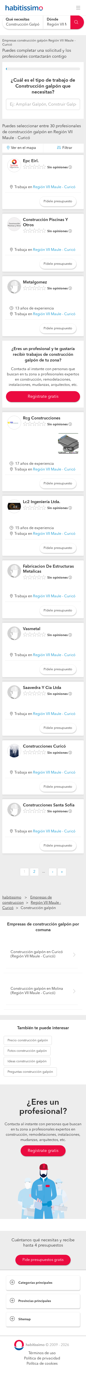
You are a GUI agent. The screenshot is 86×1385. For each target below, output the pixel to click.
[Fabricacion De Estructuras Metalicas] (14, 571)
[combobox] (22, 22)
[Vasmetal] (14, 633)
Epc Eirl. (31, 161)
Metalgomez (35, 282)
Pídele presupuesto (58, 201)
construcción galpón (28, 1040)
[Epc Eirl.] (14, 165)
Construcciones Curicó (44, 746)
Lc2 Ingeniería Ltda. (41, 502)
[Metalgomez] (14, 287)
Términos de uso (42, 1353)
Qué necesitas (17, 19)
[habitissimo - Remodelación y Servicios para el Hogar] (23, 8)
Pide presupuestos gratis (43, 1260)
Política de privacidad (42, 1358)
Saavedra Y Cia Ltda (42, 688)
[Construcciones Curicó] (14, 751)
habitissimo (11, 897)
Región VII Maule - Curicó (54, 187)
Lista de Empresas (21, 1331)
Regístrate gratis (43, 1151)
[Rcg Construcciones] (14, 422)
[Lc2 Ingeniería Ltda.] (14, 506)
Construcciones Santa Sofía (49, 805)
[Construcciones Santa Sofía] (14, 809)
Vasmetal (31, 629)
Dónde (52, 19)
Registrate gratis (43, 397)
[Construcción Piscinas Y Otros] (14, 224)
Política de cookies (42, 1364)
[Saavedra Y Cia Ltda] (14, 692)
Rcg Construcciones (41, 418)
